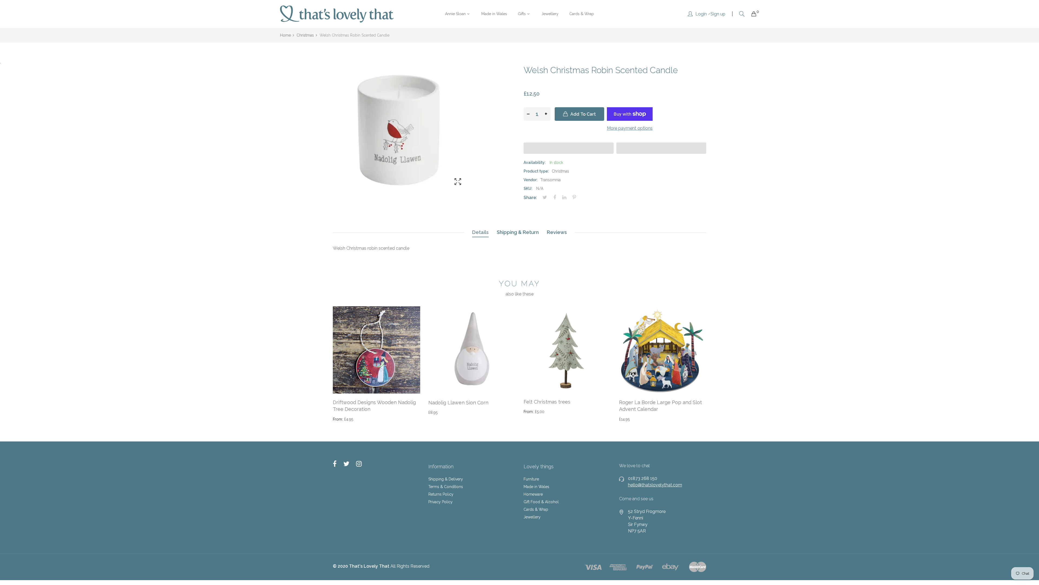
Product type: (536, 171)
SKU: (528, 188)
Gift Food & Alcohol (541, 502)
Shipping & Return (518, 232)
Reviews (557, 232)
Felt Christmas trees (547, 402)
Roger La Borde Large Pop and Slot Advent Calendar (660, 405)
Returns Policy (440, 494)
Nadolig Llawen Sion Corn (458, 402)
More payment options (630, 128)
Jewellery (532, 517)
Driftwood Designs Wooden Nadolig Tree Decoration (374, 405)
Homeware (533, 494)
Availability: (535, 162)
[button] (569, 148)
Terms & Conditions (445, 487)
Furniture (531, 479)
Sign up (718, 14)
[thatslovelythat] (337, 13)
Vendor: (531, 180)
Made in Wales (536, 487)
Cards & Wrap (536, 509)
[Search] (742, 14)
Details (480, 232)
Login (701, 14)
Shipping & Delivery (445, 479)
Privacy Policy (440, 502)
